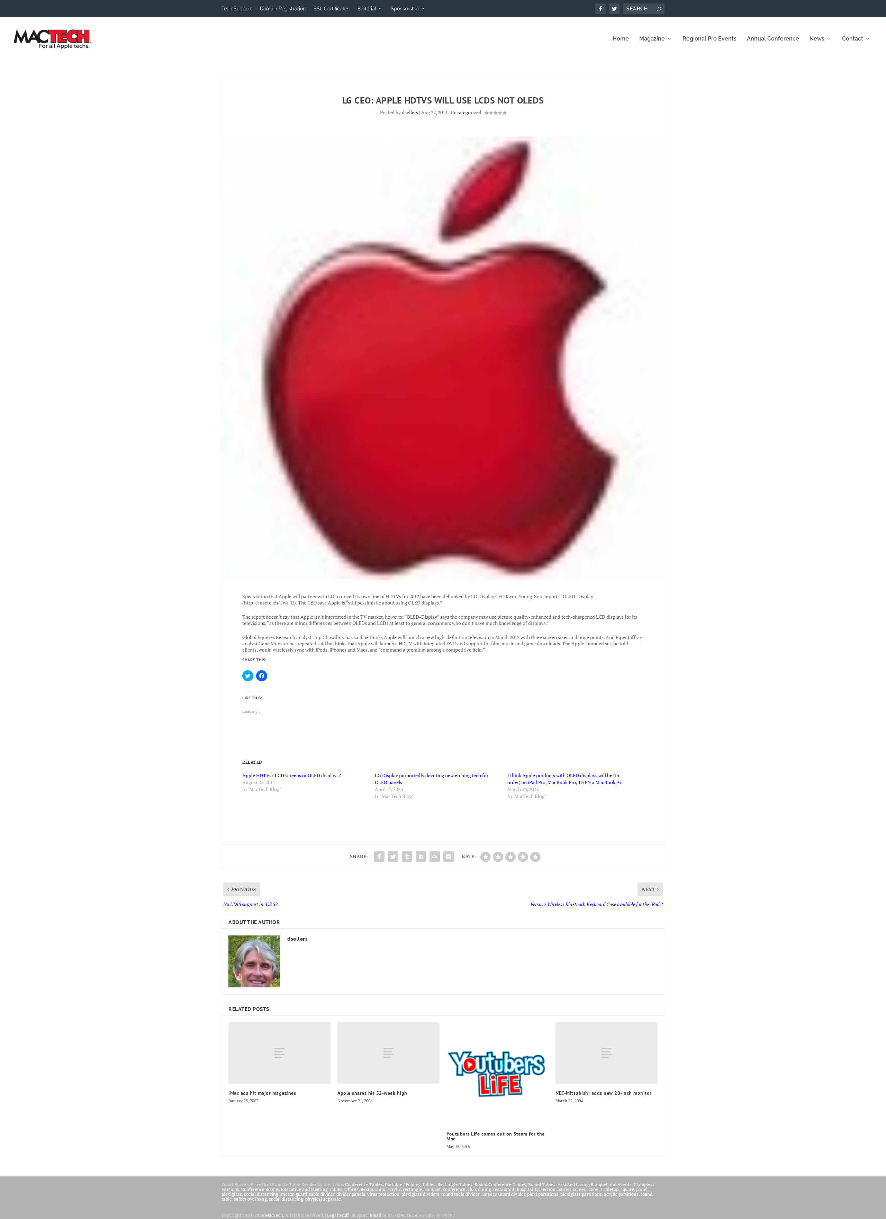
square (627, 1189)
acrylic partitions (621, 1194)
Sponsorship (405, 8)
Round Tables (541, 1184)
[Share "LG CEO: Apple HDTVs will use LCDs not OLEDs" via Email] (448, 856)
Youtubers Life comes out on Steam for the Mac (495, 1136)
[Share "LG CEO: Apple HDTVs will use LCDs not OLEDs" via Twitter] (393, 856)
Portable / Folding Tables (410, 1184)
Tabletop (609, 1189)
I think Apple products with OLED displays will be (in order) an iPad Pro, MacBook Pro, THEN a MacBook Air (565, 779)
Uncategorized (466, 112)
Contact (852, 39)
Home (621, 39)
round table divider (460, 1194)
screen (580, 1189)
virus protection (383, 1194)
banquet (432, 1189)
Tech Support (237, 8)
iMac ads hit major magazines (262, 1093)
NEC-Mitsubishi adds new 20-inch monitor (603, 1093)
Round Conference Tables (500, 1184)
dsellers (410, 112)
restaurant (504, 1189)
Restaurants (373, 1189)
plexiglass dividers (420, 1194)
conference (454, 1189)
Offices (351, 1189)
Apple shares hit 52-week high (372, 1093)
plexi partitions (542, 1194)
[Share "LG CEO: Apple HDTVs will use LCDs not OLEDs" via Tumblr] (407, 856)
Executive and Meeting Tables (311, 1189)
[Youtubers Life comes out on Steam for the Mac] (497, 1073)
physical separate (323, 1199)
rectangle (412, 1189)
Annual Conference (773, 39)
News (817, 39)
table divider (321, 1194)
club (472, 1189)
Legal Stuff (338, 1215)
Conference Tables (364, 1184)
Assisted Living (573, 1184)
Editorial (367, 8)
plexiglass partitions (581, 1194)
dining (484, 1189)
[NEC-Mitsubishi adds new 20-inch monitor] (606, 1053)
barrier (564, 1189)
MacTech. (274, 1215)
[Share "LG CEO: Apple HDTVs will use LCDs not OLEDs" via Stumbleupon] (435, 856)
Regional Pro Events (709, 39)
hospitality (528, 1189)
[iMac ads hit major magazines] (279, 1053)
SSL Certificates (332, 8)
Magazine (652, 39)
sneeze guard (293, 1194)
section (548, 1189)
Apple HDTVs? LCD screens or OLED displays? (291, 775)
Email (375, 1215)
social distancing (261, 1194)
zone (593, 1189)
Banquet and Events (611, 1184)
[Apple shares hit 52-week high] (388, 1053)
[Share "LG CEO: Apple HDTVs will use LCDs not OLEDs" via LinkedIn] (421, 856)
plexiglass (232, 1194)
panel (642, 1189)
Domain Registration (283, 8)
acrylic (394, 1189)
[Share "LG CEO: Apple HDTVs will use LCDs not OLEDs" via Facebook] (379, 856)
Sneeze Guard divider (503, 1194)
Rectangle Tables (454, 1184)
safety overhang (250, 1199)
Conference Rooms (260, 1189)
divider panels (350, 1194)
